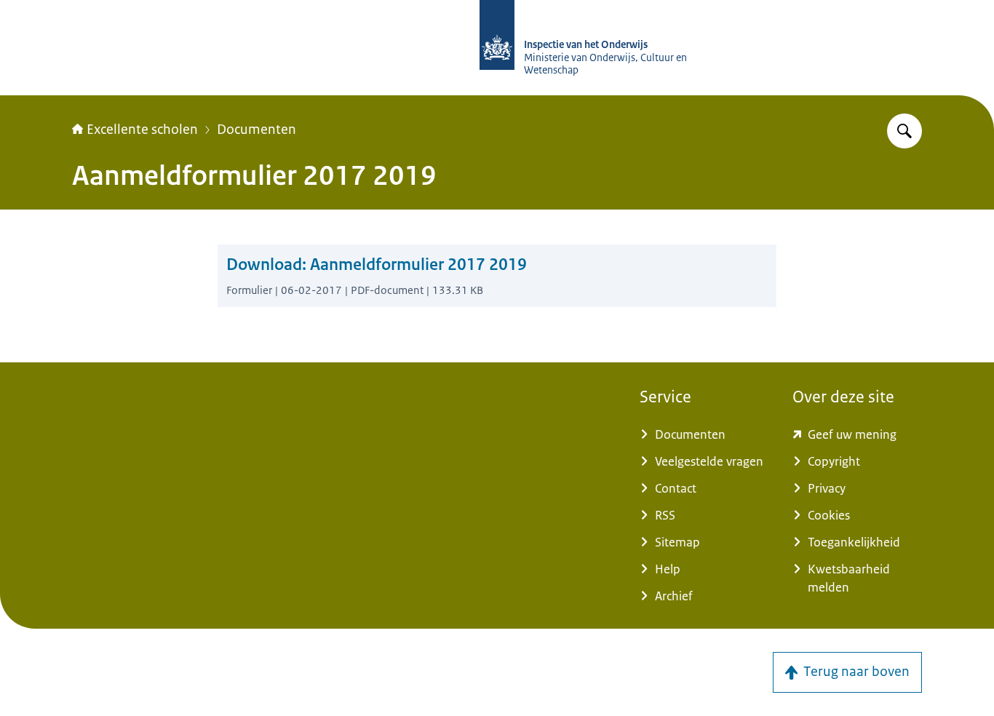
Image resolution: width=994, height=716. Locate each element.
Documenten (256, 129)
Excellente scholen (142, 129)
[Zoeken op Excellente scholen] (904, 131)
